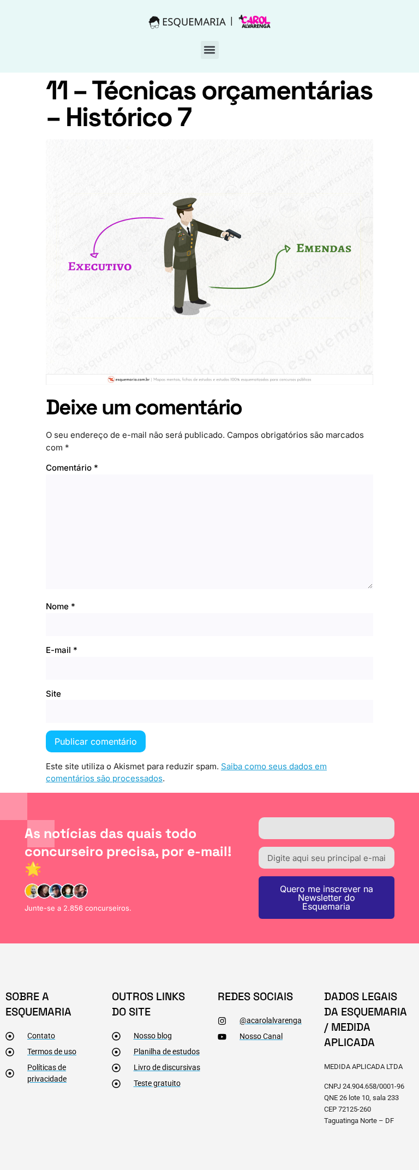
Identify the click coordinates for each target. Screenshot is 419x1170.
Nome (60, 606)
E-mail (61, 650)
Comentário (72, 467)
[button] (210, 50)
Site (53, 693)
